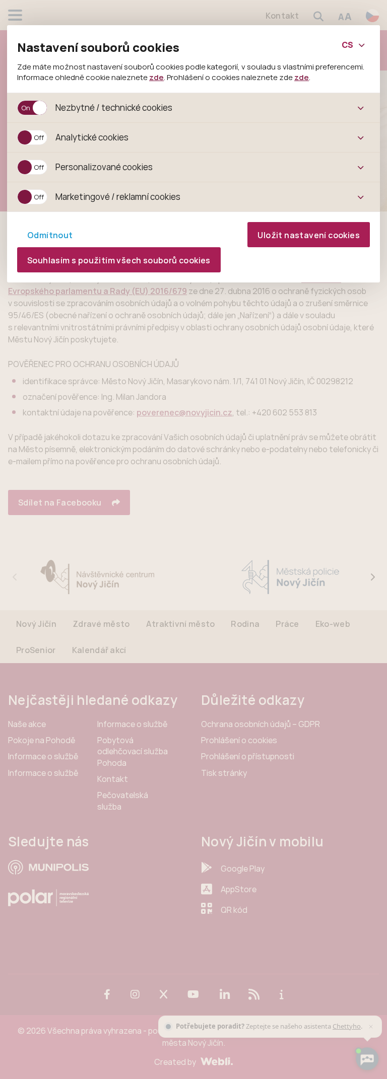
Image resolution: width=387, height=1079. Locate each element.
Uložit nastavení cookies (308, 235)
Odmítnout (50, 235)
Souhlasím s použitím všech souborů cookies (119, 260)
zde (156, 77)
